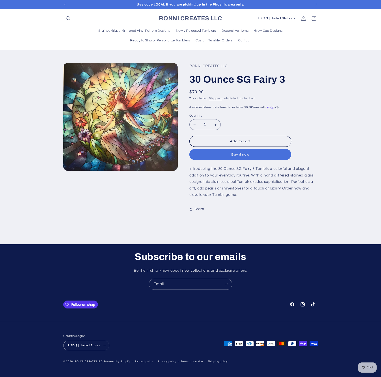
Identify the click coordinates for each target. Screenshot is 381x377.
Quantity (195, 115)
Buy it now (240, 154)
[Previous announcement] (64, 4)
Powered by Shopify (117, 361)
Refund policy (144, 361)
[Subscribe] (227, 284)
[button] (68, 18)
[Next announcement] (316, 4)
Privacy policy (167, 361)
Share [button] (199, 209)
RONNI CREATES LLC (89, 361)
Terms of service (192, 361)
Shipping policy (218, 361)
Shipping (215, 98)
